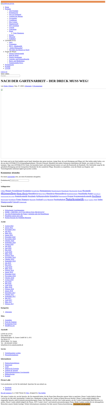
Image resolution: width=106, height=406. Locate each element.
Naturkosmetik (75, 199)
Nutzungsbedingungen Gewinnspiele (17, 372)
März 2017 (8, 302)
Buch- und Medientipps (17, 61)
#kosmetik (86, 191)
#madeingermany (72, 193)
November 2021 (10, 229)
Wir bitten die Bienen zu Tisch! (19, 50)
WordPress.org (10, 326)
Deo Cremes (13, 22)
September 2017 (10, 296)
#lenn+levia (42, 193)
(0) (4, 72)
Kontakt (7, 66)
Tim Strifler (42, 393)
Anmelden (8, 320)
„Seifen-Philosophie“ (16, 48)
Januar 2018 (9, 291)
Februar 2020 (9, 255)
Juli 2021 (8, 231)
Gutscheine (12, 29)
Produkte (8, 9)
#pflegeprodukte (42, 196)
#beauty (8, 191)
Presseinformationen (11, 355)
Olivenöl (86, 199)
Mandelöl (50, 199)
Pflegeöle (12, 37)
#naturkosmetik (21, 196)
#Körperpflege (8, 193)
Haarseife (33, 199)
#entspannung (45, 191)
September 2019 (10, 261)
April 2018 (8, 285)
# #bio (3, 191)
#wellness (96, 196)
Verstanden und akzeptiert (81, 404)
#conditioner (17, 191)
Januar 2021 (9, 235)
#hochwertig (73, 191)
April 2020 (8, 252)
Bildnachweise (10, 374)
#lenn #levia (22, 193)
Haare (11, 31)
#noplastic (32, 196)
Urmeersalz (22, 202)
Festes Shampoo (22, 199)
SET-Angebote (14, 26)
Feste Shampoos (18, 33)
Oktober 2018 (9, 278)
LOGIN (7, 68)
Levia (45, 199)
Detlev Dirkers (8, 86)
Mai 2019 (8, 265)
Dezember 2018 (10, 274)
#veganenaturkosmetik (83, 196)
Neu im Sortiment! (15, 14)
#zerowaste (4, 199)
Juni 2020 (8, 248)
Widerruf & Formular (12, 368)
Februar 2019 (9, 270)
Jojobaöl (39, 199)
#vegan (70, 196)
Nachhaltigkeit (59, 199)
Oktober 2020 (9, 241)
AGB (7, 367)
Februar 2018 (9, 289)
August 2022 (9, 226)
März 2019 (8, 268)
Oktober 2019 (9, 259)
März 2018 (8, 287)
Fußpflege (12, 39)
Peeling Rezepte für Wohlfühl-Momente (18, 218)
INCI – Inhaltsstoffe (15, 46)
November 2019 (10, 257)
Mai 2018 (8, 283)
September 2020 (10, 242)
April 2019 (8, 267)
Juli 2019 (8, 263)
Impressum (8, 365)
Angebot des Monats (16, 16)
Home (7, 7)
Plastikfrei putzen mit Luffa (14, 216)
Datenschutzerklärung (12, 363)
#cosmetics (27, 191)
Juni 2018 (8, 281)
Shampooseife (13, 24)
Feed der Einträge (11, 322)
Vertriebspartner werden (13, 353)
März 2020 (8, 254)
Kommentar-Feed (10, 324)
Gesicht (11, 27)
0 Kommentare (37, 86)
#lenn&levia (33, 193)
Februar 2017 (9, 304)
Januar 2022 (9, 228)
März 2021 (8, 233)
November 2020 (10, 239)
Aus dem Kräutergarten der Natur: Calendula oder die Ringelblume (27, 214)
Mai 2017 (8, 298)
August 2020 (9, 244)
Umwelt (15, 202)
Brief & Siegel (14, 55)
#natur (90, 193)
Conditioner (13, 20)
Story (11, 42)
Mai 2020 (8, 250)
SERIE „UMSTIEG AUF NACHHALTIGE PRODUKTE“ (25, 212)
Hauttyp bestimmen (15, 57)
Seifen (100, 199)
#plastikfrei (54, 196)
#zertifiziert (12, 199)
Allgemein (28, 86)
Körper (11, 35)
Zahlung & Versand (11, 370)
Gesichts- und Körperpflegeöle (19, 59)
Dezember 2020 (10, 237)
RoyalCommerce (6, 393)
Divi (27, 393)
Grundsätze (13, 44)
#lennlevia (50, 193)
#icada (80, 191)
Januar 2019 (9, 272)
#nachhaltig (82, 193)
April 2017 (8, 300)
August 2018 (9, 280)
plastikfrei (91, 199)
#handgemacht (56, 191)
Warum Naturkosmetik (16, 53)
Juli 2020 (8, 246)
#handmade (65, 191)
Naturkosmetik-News (16, 63)
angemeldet (11, 177)
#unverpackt (63, 196)
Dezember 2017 (10, 293)
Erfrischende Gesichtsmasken (14, 210)
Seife (95, 199)
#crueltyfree (35, 191)
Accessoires (13, 18)
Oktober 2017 (9, 294)
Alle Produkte (13, 11)
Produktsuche (13, 13)
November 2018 (10, 276)
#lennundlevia (60, 193)
